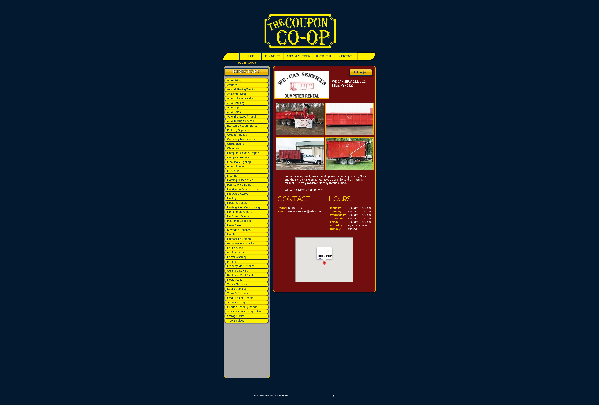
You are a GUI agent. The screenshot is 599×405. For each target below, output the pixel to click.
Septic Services (236, 288)
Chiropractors (235, 143)
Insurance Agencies (239, 220)
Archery (232, 84)
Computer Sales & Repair (243, 153)
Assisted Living (236, 94)
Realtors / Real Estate (240, 275)
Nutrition (232, 234)
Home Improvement (239, 211)
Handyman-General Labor (243, 189)
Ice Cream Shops (238, 216)
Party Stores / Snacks (240, 243)
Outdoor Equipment (239, 239)
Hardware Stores (237, 193)
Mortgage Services (239, 229)
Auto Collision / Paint (240, 98)
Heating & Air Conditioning (243, 207)
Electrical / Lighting (239, 162)
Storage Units (235, 316)
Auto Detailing (236, 103)
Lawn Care (234, 225)
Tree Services (235, 320)
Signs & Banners (237, 293)
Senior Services (237, 284)
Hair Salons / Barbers (240, 184)
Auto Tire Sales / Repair (242, 116)
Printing (232, 261)
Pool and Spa (235, 252)
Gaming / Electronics (240, 180)
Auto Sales (234, 112)
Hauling (232, 198)
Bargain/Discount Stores (242, 125)
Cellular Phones (237, 134)
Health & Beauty (237, 202)
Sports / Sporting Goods (242, 307)
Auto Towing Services (240, 121)
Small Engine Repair (240, 297)
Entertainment (236, 166)
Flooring (232, 175)
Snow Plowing (236, 302)
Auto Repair (234, 107)
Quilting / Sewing (237, 270)
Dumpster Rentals (238, 157)
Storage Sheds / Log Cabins (244, 311)
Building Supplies (238, 130)
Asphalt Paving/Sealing (241, 89)
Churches (233, 148)
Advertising (234, 80)
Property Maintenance (241, 266)
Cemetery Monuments (241, 139)
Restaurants (234, 279)
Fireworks (233, 171)
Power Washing (237, 257)
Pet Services (235, 248)
